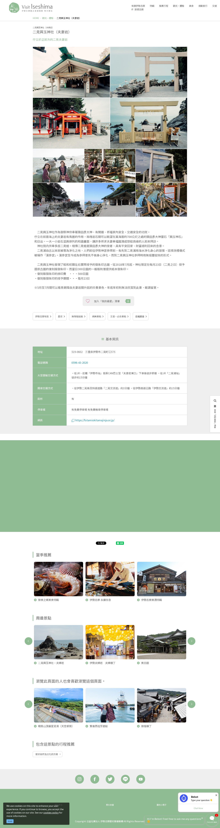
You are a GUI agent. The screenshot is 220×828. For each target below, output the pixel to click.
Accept (10, 821)
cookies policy (51, 812)
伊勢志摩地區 (42, 316)
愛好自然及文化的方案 (46, 754)
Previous (28, 641)
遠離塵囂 (139, 316)
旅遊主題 (139, 9)
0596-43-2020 (80, 362)
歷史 (60, 316)
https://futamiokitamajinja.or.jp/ (95, 420)
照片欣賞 (110, 804)
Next (191, 641)
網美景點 (96, 316)
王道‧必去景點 (118, 316)
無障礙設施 (77, 316)
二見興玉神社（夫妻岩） (69, 18)
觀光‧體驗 (47, 18)
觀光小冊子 (161, 804)
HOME (36, 18)
